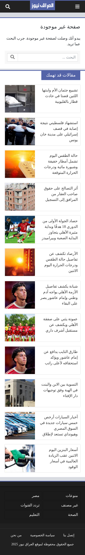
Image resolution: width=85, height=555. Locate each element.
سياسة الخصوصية (42, 535)
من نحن (16, 535)
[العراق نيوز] (42, 5)
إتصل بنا (68, 535)
